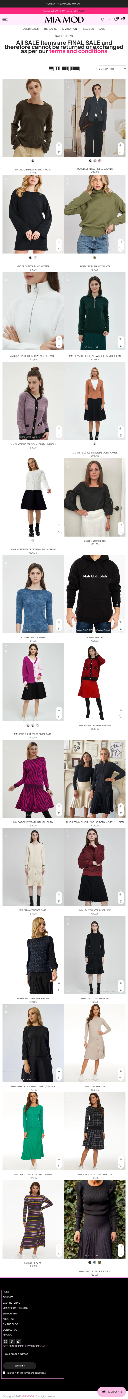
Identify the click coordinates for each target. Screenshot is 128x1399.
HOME (6, 1291)
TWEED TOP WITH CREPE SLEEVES (33, 998)
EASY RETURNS (11, 1302)
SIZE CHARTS (10, 1313)
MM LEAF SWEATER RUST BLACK (95, 910)
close (6, 4)
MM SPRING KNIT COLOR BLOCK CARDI (33, 734)
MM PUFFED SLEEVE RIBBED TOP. (95, 1271)
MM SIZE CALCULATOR (15, 1308)
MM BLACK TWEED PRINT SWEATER (95, 1174)
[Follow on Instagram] (5, 1341)
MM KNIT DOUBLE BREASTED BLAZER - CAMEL (94, 452)
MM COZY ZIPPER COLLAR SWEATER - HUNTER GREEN (95, 355)
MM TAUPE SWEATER (95, 1086)
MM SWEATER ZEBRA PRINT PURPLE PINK (33, 822)
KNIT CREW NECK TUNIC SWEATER (33, 266)
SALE (102, 28)
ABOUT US (8, 1318)
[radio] (33, 161)
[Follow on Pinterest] (12, 1341)
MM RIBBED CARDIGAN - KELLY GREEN (33, 1174)
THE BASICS (50, 28)
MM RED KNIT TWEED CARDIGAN (95, 725)
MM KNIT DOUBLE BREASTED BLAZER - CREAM (33, 549)
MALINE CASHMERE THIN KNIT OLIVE (33, 169)
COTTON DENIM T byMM (33, 637)
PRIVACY (7, 1335)
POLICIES (8, 1297)
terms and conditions (78, 51)
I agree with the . (26, 1372)
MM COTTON (69, 28)
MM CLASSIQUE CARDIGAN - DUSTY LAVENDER (33, 444)
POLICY (82, 11)
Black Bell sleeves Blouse (95, 540)
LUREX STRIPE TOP (33, 1262)
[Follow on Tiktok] (18, 1341)
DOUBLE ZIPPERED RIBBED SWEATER (95, 168)
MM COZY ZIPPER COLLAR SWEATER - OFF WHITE (33, 355)
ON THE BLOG (10, 1324)
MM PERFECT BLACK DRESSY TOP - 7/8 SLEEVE (33, 1086)
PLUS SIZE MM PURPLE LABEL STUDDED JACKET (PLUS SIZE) (95, 822)
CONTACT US (10, 1329)
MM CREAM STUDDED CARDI (33, 910)
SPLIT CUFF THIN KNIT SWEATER (95, 266)
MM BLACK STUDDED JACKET (95, 998)
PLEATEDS (88, 28)
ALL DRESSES (31, 28)
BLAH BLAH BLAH (95, 637)
